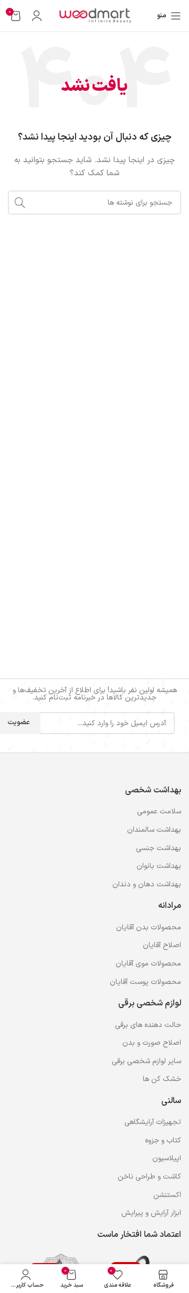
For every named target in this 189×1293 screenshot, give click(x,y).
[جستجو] (20, 202)
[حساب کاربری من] (36, 15)
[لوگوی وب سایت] (94, 15)
